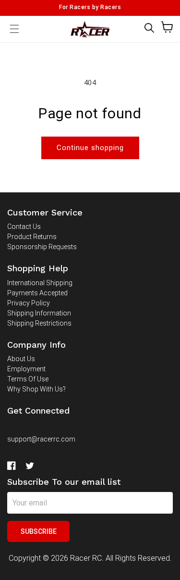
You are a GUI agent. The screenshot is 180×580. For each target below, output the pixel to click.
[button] (149, 28)
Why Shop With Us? (36, 389)
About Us (21, 359)
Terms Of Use (27, 379)
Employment (26, 369)
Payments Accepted (37, 293)
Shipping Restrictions (39, 323)
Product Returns (32, 236)
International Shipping (39, 283)
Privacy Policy (28, 303)
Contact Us (24, 226)
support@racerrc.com (41, 439)
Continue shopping (90, 147)
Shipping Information (39, 313)
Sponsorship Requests (42, 247)
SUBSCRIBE (39, 531)
